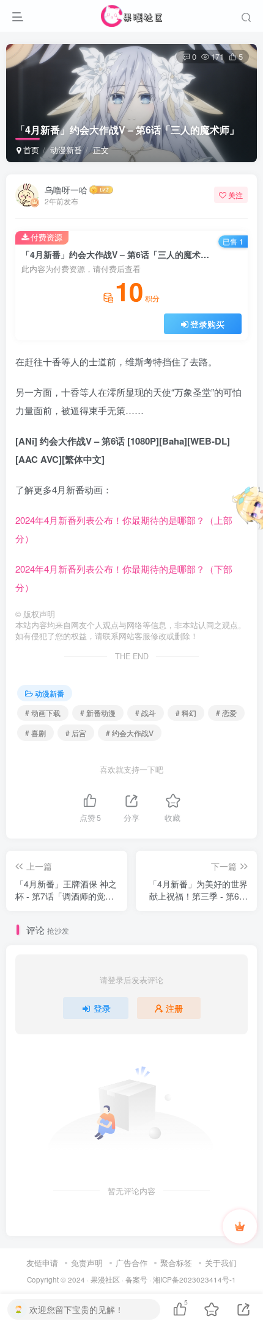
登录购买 (207, 324)
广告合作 (131, 1263)
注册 (174, 1008)
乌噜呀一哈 (66, 190)
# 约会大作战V (130, 733)
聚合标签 (176, 1263)
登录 (102, 1008)
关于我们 (221, 1263)
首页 (30, 150)
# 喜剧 (35, 733)
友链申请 (42, 1263)
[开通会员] (240, 1226)
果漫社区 (105, 1279)
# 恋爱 (226, 712)
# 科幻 (186, 712)
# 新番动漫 (98, 712)
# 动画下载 (43, 712)
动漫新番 (66, 150)
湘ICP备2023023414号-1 (194, 1279)
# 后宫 (75, 733)
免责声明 (87, 1263)
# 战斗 (145, 712)
